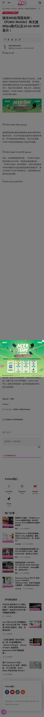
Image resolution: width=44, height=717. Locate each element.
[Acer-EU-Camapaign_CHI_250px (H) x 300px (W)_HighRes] (22, 358)
